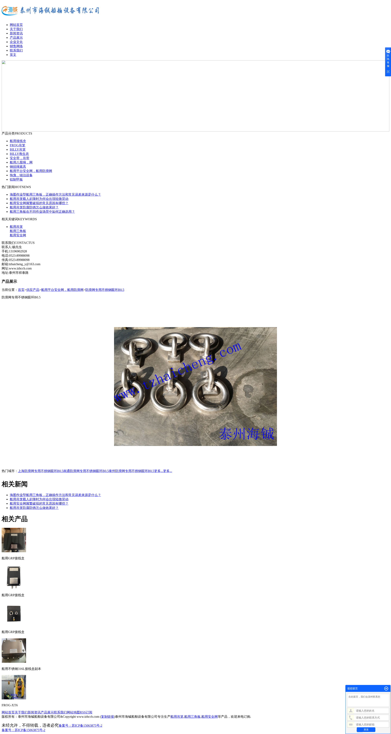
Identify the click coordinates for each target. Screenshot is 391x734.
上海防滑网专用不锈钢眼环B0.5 (40, 471)
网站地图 (73, 712)
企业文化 (16, 42)
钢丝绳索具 (18, 166)
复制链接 (107, 716)
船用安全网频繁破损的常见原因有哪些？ (39, 203)
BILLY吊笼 (18, 149)
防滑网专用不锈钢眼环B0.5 (104, 289)
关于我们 (16, 29)
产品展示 (16, 37)
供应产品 (32, 289)
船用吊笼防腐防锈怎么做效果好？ (34, 207)
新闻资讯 (16, 33)
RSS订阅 (86, 712)
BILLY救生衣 (19, 154)
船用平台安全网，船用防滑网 (31, 171)
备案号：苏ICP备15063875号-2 (80, 725)
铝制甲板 (16, 179)
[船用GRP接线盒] (14, 550)
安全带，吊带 (19, 158)
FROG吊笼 (17, 145)
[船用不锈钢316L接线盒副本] (14, 661)
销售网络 (16, 46)
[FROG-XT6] (14, 697)
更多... (158, 471)
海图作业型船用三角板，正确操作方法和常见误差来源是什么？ (55, 194)
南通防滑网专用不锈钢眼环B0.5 (86, 471)
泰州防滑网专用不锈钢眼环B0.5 (131, 471)
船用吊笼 (16, 226)
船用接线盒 (18, 141)
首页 (21, 289)
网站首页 (16, 24)
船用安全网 (18, 235)
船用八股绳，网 (21, 162)
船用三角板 (18, 231)
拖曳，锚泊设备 (21, 175)
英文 (13, 54)
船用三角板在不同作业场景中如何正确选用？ (42, 211)
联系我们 (16, 50)
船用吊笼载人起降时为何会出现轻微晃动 (39, 198)
